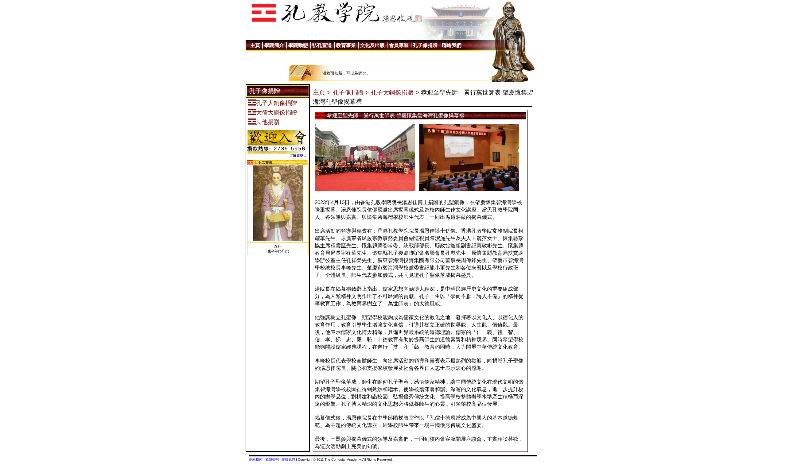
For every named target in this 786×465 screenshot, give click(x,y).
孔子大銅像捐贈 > (395, 92)
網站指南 (256, 459)
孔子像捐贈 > (351, 92)
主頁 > (322, 92)
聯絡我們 (288, 459)
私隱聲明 (272, 459)
